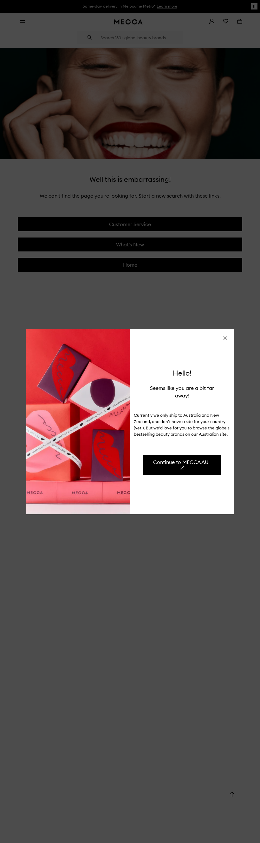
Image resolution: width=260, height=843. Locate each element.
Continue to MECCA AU (181, 462)
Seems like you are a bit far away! (182, 391)
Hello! (182, 373)
